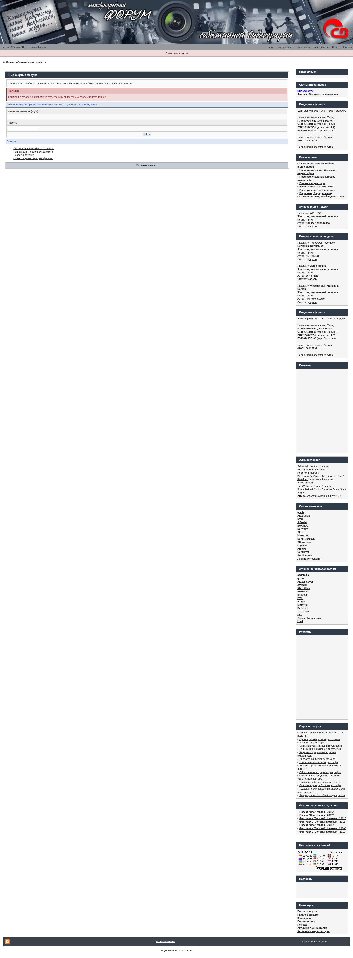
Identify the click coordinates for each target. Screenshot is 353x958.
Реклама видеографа (311, 742)
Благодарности (285, 47)
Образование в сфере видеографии (320, 772)
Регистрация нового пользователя (33, 151)
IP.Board (172, 950)
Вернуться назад (146, 165)
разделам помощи (121, 83)
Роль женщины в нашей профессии (320, 749)
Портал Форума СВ (12, 47)
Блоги (270, 47)
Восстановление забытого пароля (33, 148)
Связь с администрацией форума (33, 158)
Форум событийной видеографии (26, 62)
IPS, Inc (189, 950)
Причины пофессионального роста (319, 782)
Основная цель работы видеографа (320, 785)
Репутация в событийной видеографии (322, 795)
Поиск (335, 47)
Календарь (303, 47)
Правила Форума (37, 47)
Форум (163, 950)
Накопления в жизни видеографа (318, 762)
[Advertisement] (321, 410)
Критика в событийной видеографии (320, 745)
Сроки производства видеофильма (319, 739)
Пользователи (321, 47)
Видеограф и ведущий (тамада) (317, 759)
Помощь (347, 47)
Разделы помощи (23, 155)
